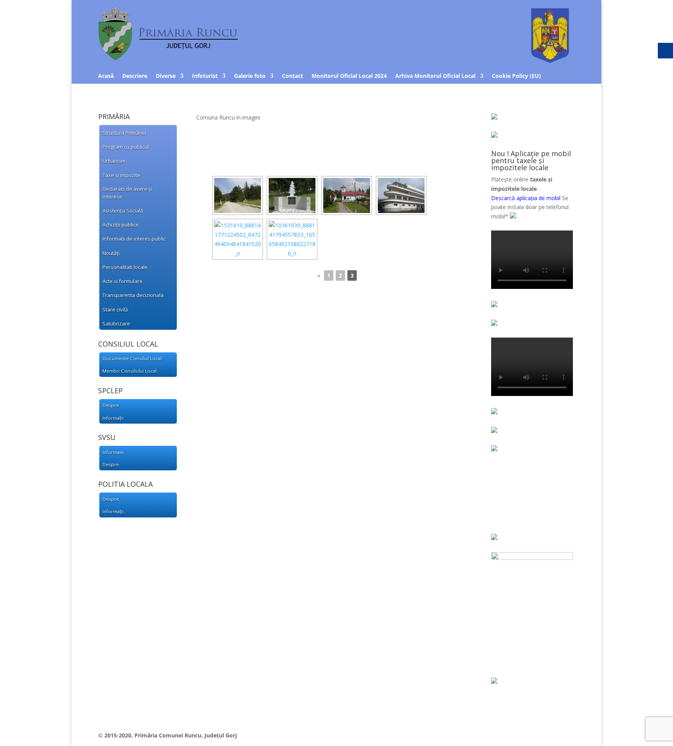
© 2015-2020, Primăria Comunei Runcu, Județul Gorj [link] (167, 735)
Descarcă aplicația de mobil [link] (525, 198)
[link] (336, 61)
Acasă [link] (106, 76)
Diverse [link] (166, 76)
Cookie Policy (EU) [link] (516, 76)
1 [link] (328, 275)
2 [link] (340, 275)
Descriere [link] (134, 76)
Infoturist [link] (205, 76)
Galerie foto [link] (250, 76)
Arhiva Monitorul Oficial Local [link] (435, 76)
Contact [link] (292, 76)
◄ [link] (318, 275)
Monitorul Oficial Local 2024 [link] (349, 76)
